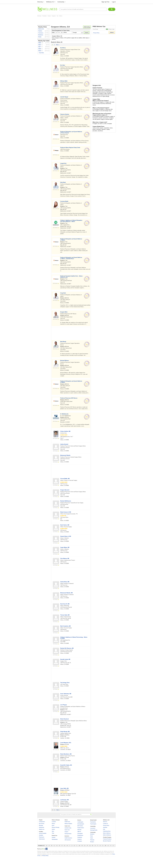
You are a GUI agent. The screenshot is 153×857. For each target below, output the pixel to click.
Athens (60, 16)
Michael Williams (64, 360)
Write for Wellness (107, 835)
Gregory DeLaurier (64, 490)
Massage (41, 825)
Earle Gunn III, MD (64, 604)
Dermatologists (80, 823)
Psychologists (93, 823)
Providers (44, 16)
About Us (105, 821)
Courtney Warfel (64, 201)
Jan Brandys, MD (64, 799)
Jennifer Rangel (64, 96)
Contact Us (105, 823)
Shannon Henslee (64, 114)
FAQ (104, 829)
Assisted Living (68, 827)
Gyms (53, 825)
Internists (79, 829)
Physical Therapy (55, 827)
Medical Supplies (68, 823)
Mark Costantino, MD (65, 626)
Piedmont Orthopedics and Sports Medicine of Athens (71, 239)
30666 (39, 48)
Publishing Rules (107, 831)
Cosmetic (54, 821)
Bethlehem (40, 34)
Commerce (40, 32)
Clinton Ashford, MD (65, 431)
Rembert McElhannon (65, 501)
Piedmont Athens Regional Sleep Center (70, 147)
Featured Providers (107, 839)
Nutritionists (41, 827)
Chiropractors (42, 821)
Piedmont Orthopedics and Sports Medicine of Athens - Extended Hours (71, 258)
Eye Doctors (41, 823)
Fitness (53, 823)
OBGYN (79, 831)
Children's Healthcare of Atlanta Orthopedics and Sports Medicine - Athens (71, 221)
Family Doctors (80, 827)
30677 (39, 46)
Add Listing (87, 27)
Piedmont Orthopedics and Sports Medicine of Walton (71, 382)
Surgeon (54, 16)
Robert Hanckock (64, 719)
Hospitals (41, 835)
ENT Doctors (80, 825)
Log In (114, 2)
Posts (91, 836)
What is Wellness (107, 833)
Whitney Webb (63, 81)
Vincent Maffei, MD (65, 478)
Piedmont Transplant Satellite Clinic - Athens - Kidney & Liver (71, 276)
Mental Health (93, 820)
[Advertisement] (66, 20)
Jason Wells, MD (64, 788)
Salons (53, 829)
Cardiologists (80, 822)
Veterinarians (42, 839)
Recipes (92, 841)
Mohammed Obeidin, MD (66, 592)
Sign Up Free (105, 2)
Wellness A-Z (50, 2)
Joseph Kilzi (63, 163)
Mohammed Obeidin (65, 455)
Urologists (79, 841)
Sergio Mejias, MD (64, 547)
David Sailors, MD (64, 525)
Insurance (67, 836)
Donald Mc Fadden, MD (66, 765)
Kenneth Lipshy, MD (65, 659)
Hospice (66, 831)
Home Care (67, 829)
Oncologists (80, 833)
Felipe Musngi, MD (65, 731)
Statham (40, 30)
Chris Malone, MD (64, 558)
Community (60, 2)
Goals (91, 838)
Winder (39, 36)
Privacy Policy (96, 32)
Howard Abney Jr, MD (65, 536)
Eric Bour (62, 65)
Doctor (49, 16)
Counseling (92, 826)
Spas (53, 831)
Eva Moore (63, 47)
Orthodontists (55, 839)
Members (92, 834)
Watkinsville (41, 28)
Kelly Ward (63, 182)
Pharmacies (41, 837)
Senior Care (67, 826)
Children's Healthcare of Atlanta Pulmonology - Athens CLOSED (73, 638)
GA (57, 16)
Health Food (67, 821)
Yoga (53, 833)
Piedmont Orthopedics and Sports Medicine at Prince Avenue (71, 132)
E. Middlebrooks (64, 414)
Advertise (105, 827)
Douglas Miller (63, 312)
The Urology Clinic (65, 682)
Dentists (53, 837)
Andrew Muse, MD (64, 581)
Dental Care (54, 835)
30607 (39, 44)
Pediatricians (80, 835)
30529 (39, 50)
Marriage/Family (93, 830)
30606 (39, 42)
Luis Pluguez (63, 704)
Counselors (92, 828)
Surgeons (79, 839)
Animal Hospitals (42, 833)
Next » (57, 44)
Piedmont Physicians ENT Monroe (68, 398)
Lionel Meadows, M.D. (65, 742)
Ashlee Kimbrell (64, 444)
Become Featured (107, 841)
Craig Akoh (63, 293)
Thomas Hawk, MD (64, 615)
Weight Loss (41, 829)
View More (41, 52)
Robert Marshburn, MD (65, 754)
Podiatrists (79, 837)
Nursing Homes (68, 833)
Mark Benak (63, 341)
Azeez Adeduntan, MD (65, 693)
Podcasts (92, 839)
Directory (40, 2)
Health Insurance (68, 838)
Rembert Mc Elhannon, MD (67, 648)
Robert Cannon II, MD (65, 512)
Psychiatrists (93, 822)
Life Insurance (68, 839)
